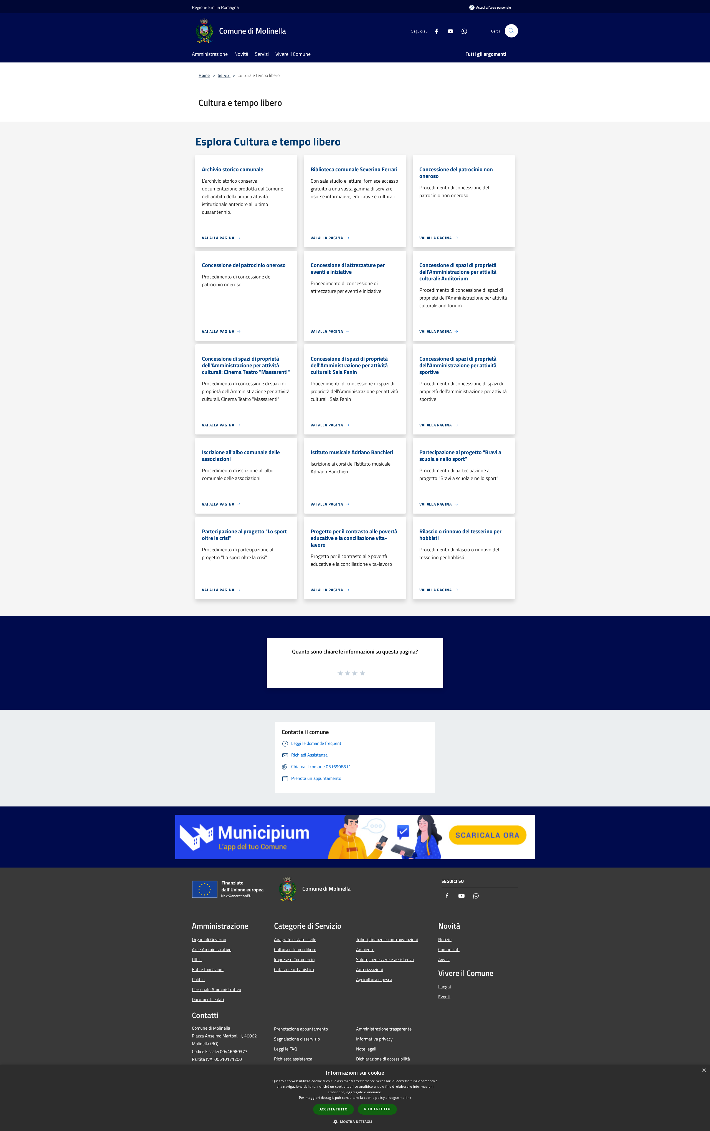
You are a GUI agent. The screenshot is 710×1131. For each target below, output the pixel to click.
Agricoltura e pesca (374, 979)
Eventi (444, 996)
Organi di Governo (209, 939)
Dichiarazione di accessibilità (383, 1058)
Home (204, 75)
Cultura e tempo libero (295, 949)
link (408, 1097)
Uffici (197, 959)
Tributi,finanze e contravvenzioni (387, 939)
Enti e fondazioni (208, 969)
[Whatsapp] (462, 30)
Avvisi (444, 959)
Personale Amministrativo (216, 989)
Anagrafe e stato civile (295, 939)
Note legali (366, 1048)
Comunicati (449, 949)
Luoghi (444, 986)
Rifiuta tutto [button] (377, 1109)
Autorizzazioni (369, 969)
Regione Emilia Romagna (215, 7)
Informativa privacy (374, 1039)
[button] (355, 1121)
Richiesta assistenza (293, 1058)
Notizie (445, 939)
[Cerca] (511, 30)
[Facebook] (434, 30)
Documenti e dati (208, 999)
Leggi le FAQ (285, 1048)
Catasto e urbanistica (294, 969)
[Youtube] (448, 30)
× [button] (704, 1071)
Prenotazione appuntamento (301, 1029)
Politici (198, 979)
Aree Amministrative (211, 949)
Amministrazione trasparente (384, 1029)
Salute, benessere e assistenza (385, 959)
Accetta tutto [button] (334, 1109)
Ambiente (365, 949)
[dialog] (355, 1098)
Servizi (224, 75)
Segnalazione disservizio (297, 1039)
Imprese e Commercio (294, 959)
